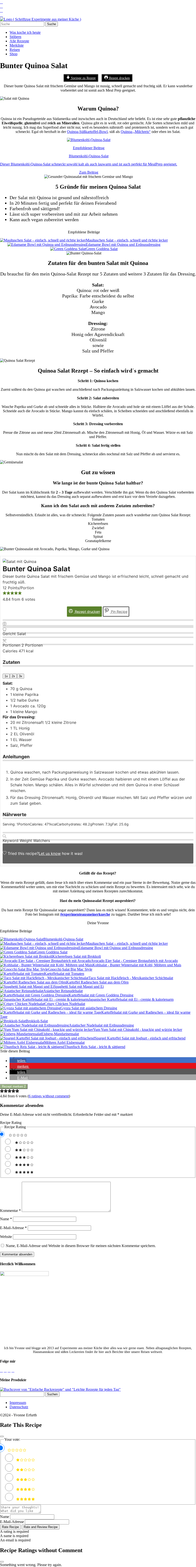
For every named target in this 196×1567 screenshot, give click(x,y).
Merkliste (17, 45)
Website (6, 1237)
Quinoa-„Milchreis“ (136, 132)
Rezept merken (14, 1086)
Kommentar (10, 1211)
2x (13, 676)
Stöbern (15, 37)
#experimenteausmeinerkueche (85, 914)
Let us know (50, 853)
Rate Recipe (10, 1527)
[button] (4, 593)
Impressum (18, 1403)
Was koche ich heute (25, 32)
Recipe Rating (11, 1123)
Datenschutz (19, 1407)
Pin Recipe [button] (118, 612)
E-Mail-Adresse (13, 1228)
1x (6, 676)
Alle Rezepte (19, 41)
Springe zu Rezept (83, 78)
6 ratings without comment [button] (49, 1096)
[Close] (2, 1436)
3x (20, 676)
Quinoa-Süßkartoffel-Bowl (87, 132)
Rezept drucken (119, 78)
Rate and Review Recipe (41, 1527)
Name (6, 1219)
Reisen (15, 50)
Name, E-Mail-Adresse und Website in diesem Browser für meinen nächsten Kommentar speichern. (81, 1246)
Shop (13, 54)
